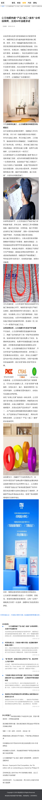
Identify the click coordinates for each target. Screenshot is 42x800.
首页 (2, 3)
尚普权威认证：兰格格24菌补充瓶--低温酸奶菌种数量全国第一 (21, 615)
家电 (35, 3)
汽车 (29, 3)
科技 (19, 3)
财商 (24, 3)
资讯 (13, 3)
